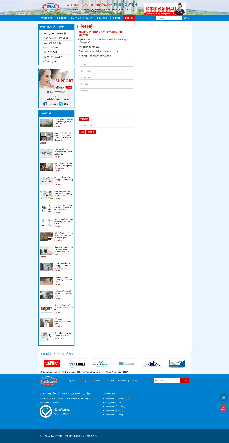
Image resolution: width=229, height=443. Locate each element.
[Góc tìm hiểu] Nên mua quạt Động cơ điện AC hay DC (63, 151)
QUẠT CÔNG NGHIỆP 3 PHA (55, 38)
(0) (187, 18)
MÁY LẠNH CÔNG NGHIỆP (54, 33)
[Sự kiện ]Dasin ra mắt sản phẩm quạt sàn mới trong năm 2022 (63, 207)
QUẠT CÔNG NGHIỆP (52, 42)
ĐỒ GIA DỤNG (49, 61)
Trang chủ (46, 18)
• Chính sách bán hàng (113, 414)
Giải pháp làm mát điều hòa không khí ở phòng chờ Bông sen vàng (63, 165)
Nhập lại (90, 131)
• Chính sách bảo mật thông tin (116, 398)
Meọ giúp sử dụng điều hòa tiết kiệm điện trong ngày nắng (63, 293)
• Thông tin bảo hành (112, 402)
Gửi (82, 131)
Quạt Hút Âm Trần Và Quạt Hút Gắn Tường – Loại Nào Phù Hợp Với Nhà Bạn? (63, 136)
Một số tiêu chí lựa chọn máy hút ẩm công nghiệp (63, 321)
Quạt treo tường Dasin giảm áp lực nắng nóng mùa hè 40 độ (63, 193)
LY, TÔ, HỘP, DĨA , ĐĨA (52, 56)
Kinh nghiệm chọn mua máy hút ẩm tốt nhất (63, 334)
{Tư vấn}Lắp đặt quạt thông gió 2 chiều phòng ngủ (63, 179)
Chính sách (102, 18)
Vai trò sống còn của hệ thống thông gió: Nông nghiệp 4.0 (63, 121)
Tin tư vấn (122, 380)
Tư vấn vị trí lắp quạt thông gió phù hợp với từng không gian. (62, 265)
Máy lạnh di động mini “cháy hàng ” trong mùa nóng (63, 279)
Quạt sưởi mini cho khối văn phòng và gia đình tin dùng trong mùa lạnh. (63, 250)
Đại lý (89, 18)
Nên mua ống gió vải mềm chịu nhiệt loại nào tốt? (63, 307)
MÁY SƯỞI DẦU (49, 52)
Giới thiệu (61, 18)
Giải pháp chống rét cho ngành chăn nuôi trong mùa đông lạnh (63, 235)
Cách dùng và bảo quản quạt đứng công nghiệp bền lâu (63, 221)
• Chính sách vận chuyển (114, 410)
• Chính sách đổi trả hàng (114, 406)
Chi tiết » (58, 126)
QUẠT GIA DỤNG (50, 47)
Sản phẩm (76, 18)
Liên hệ (129, 18)
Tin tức (116, 18)
